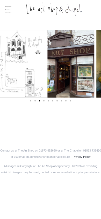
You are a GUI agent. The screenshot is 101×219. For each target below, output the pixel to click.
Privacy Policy (82, 156)
